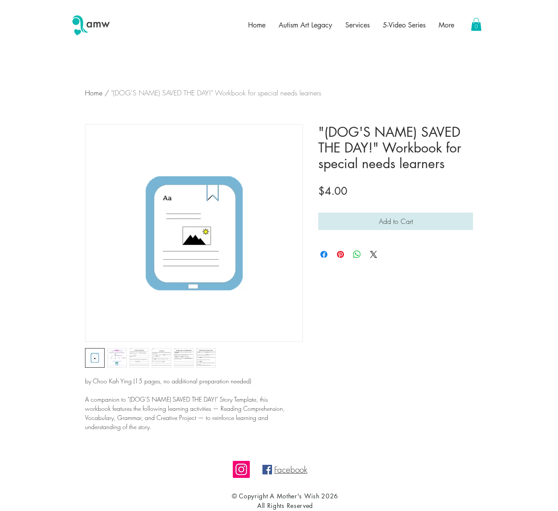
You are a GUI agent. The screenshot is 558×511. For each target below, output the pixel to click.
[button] (476, 24)
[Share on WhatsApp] (357, 254)
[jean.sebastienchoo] (241, 469)
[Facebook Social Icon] (267, 469)
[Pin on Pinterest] (340, 254)
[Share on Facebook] (324, 254)
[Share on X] (373, 254)
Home (93, 93)
